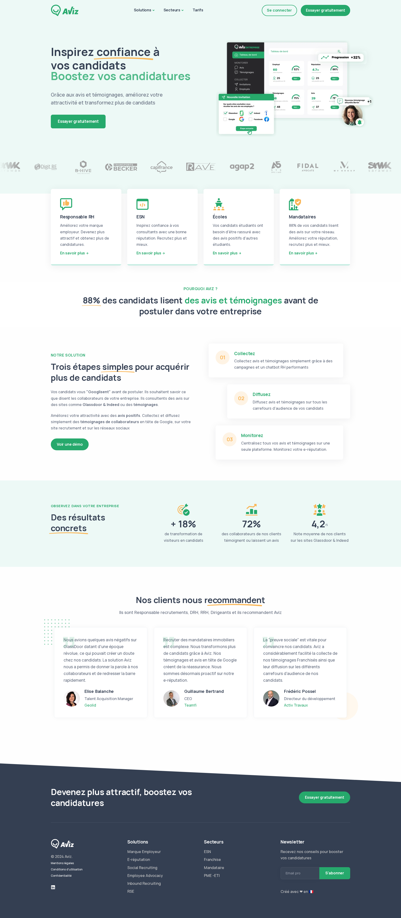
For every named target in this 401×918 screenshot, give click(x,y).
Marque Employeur (144, 851)
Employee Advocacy (145, 875)
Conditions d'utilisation (67, 869)
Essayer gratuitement (325, 10)
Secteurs (172, 10)
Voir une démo (70, 444)
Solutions (142, 10)
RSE (130, 891)
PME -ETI (212, 875)
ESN (207, 851)
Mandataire (214, 867)
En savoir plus (72, 253)
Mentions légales (62, 863)
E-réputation (138, 859)
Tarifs (198, 10)
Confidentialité (61, 876)
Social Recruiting (142, 867)
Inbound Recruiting (144, 883)
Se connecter (279, 10)
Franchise (212, 859)
